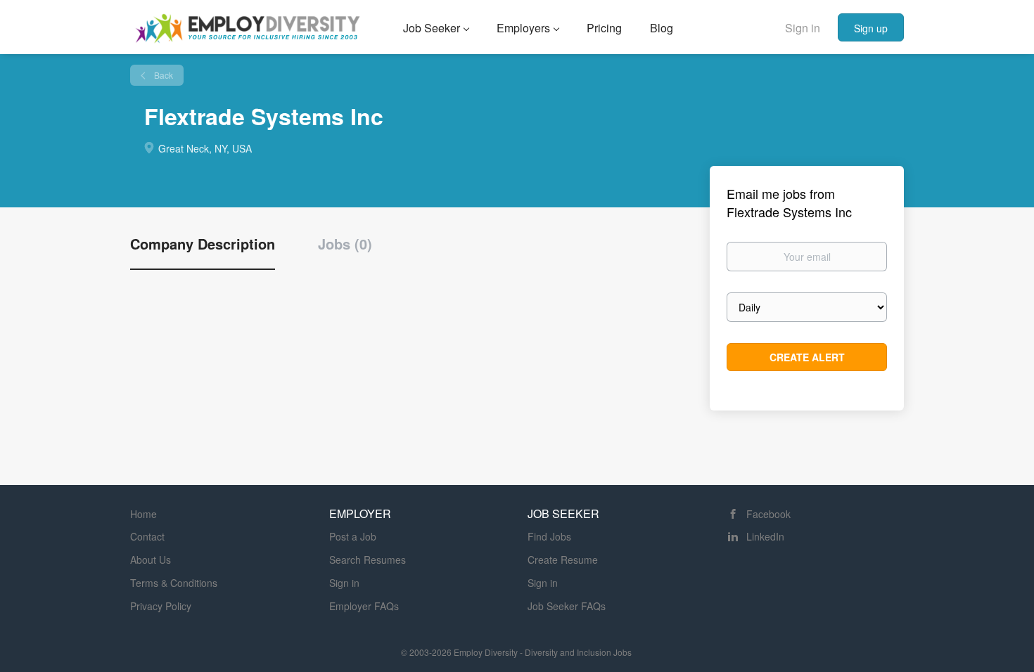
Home (143, 514)
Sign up (871, 28)
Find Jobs (549, 536)
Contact (147, 536)
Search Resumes (367, 560)
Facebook (768, 514)
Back (162, 75)
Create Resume (563, 560)
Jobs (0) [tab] (345, 244)
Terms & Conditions (173, 583)
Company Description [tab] (202, 244)
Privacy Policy (160, 606)
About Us (150, 560)
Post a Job (352, 536)
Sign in (802, 28)
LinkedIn (765, 536)
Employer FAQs (364, 606)
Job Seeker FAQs (567, 606)
